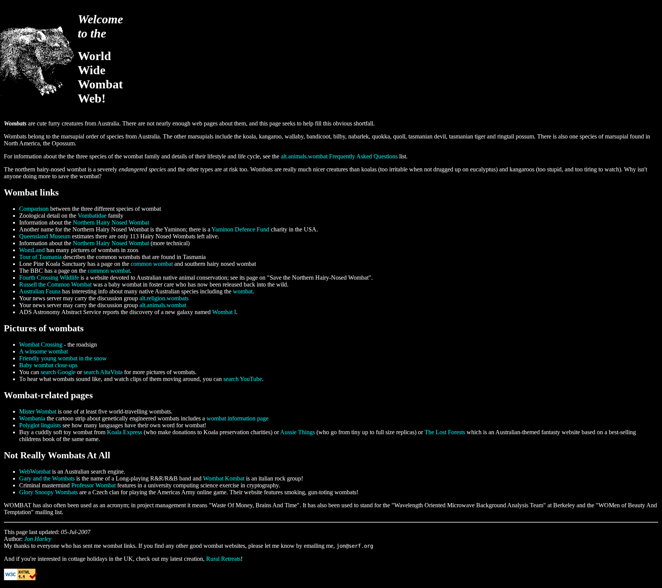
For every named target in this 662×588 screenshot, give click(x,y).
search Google (58, 372)
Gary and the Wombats (47, 478)
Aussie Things (297, 432)
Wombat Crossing (40, 344)
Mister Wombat (37, 411)
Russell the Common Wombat (55, 284)
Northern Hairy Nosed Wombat (111, 222)
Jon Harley (37, 539)
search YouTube (242, 379)
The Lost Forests (444, 432)
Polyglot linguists (40, 425)
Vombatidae (92, 215)
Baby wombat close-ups (48, 365)
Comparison (34, 208)
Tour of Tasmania (40, 257)
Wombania (32, 418)
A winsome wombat (43, 351)
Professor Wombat (93, 485)
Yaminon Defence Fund (240, 229)
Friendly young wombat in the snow (63, 358)
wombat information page (237, 418)
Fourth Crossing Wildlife (49, 277)
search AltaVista (103, 372)
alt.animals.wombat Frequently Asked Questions (339, 156)
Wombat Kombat (223, 478)
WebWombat (35, 471)
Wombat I (224, 312)
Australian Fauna (40, 291)
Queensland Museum (44, 236)
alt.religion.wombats (163, 298)
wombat (242, 291)
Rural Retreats (223, 558)
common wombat (152, 264)
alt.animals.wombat (162, 305)
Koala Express (124, 432)
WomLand (32, 250)
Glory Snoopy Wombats (48, 492)
